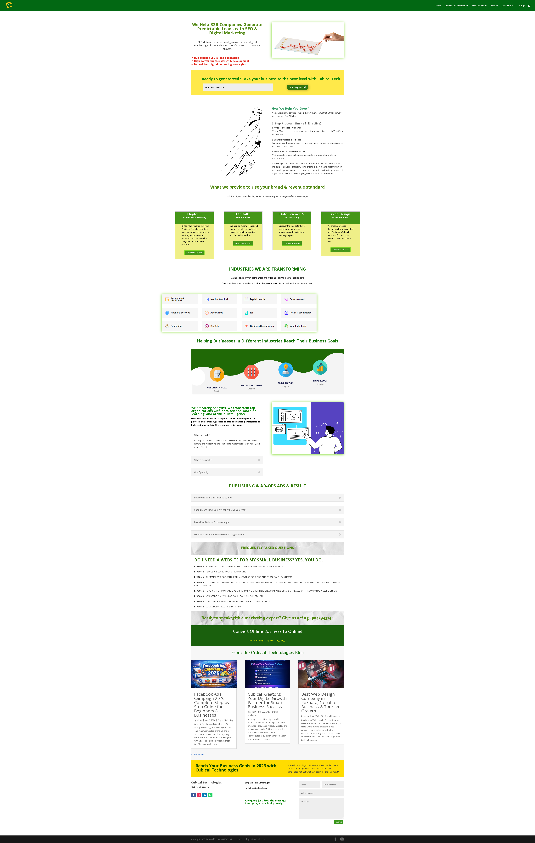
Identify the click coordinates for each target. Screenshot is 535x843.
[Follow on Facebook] (193, 795)
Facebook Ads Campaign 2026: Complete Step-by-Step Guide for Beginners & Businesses (212, 704)
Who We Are (478, 6)
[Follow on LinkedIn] (204, 795)
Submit (339, 822)
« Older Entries (197, 754)
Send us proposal (297, 87)
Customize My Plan (194, 252)
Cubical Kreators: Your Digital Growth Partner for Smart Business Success (267, 700)
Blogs (522, 6)
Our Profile (507, 6)
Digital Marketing (225, 720)
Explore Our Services (455, 6)
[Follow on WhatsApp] (210, 795)
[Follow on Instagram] (199, 795)
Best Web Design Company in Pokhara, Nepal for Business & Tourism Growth (321, 702)
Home (438, 6)
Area (493, 6)
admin (199, 720)
